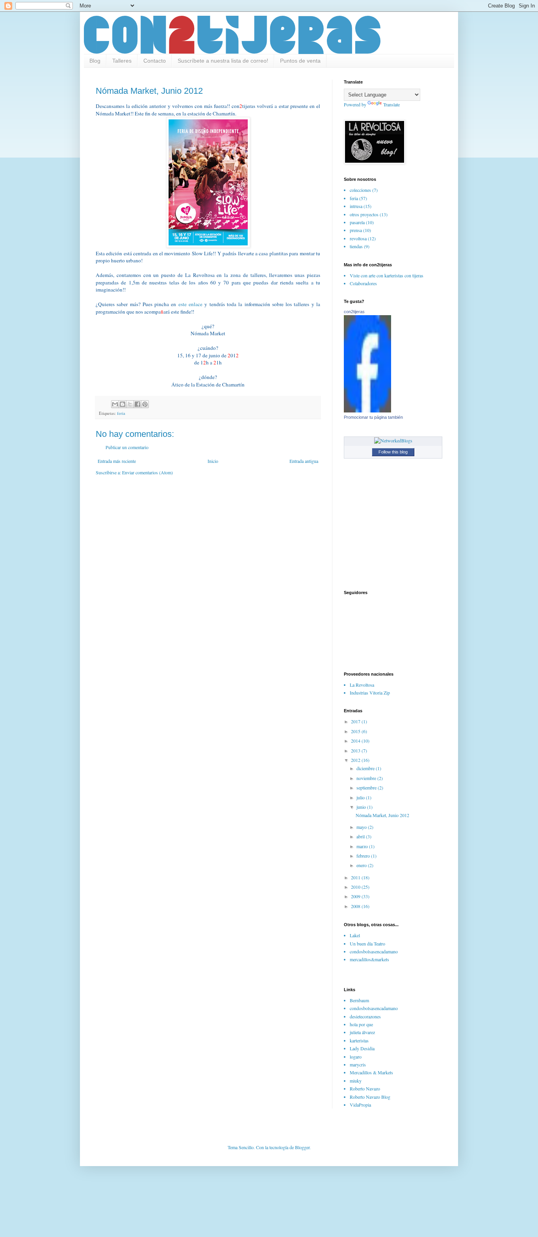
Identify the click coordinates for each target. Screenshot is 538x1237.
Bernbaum (359, 1000)
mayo (362, 827)
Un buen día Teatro (367, 943)
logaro (356, 1056)
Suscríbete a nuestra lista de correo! (223, 61)
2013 (356, 750)
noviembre (366, 778)
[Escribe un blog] (122, 404)
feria (121, 413)
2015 (356, 731)
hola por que (361, 1024)
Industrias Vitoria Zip (370, 692)
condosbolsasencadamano (374, 951)
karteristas (359, 1040)
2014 (356, 740)
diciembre (366, 768)
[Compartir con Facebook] (137, 404)
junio (361, 807)
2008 (356, 906)
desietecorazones (365, 1016)
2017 (356, 721)
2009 (356, 896)
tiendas (356, 246)
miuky (356, 1080)
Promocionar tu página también (373, 417)
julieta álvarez (362, 1032)
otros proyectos (364, 214)
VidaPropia (360, 1104)
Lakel (355, 935)
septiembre (367, 787)
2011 (356, 877)
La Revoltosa (362, 685)
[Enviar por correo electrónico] (115, 404)
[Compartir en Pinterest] (145, 404)
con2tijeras (354, 311)
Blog (94, 61)
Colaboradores (363, 283)
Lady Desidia (362, 1048)
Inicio (213, 461)
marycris (358, 1064)
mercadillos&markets (369, 959)
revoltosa (358, 238)
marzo (362, 846)
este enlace (190, 304)
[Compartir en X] (130, 404)
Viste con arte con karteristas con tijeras (386, 275)
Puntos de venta (300, 61)
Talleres (122, 61)
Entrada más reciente (117, 461)
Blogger (302, 1147)
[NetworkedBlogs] (393, 440)
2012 (356, 760)
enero (362, 865)
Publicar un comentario (127, 447)
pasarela (357, 222)
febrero (363, 856)
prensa (356, 230)
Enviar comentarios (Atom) (147, 472)
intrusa (356, 206)
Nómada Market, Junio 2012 (382, 815)
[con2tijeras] (367, 410)
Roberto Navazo (365, 1088)
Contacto (154, 61)
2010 (356, 887)
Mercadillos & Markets (371, 1072)
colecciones (360, 190)
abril (361, 836)
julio (361, 797)
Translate (391, 104)
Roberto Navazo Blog (370, 1097)
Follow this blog (393, 451)
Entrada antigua (303, 461)
